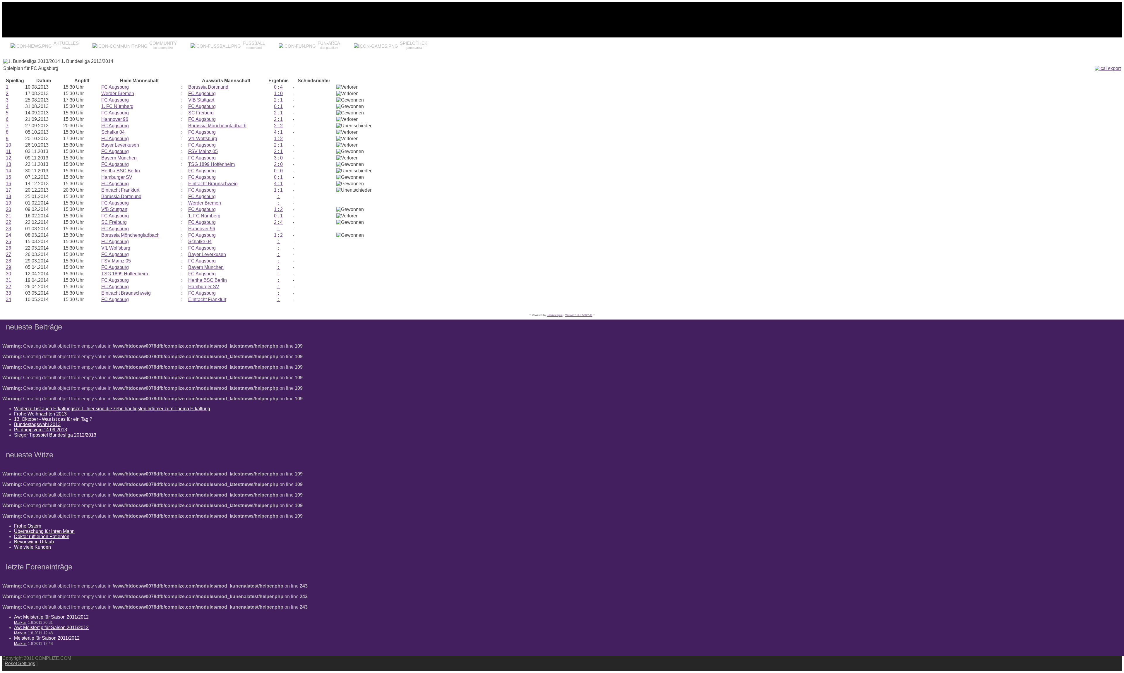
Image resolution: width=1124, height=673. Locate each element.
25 (8, 241)
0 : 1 (278, 106)
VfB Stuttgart (201, 99)
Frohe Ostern (27, 525)
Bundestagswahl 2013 (37, 424)
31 (8, 280)
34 (8, 299)
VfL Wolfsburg (202, 138)
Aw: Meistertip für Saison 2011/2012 (51, 616)
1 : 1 (278, 190)
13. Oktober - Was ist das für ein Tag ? (53, 419)
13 (8, 164)
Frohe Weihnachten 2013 (40, 413)
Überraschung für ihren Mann (44, 531)
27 (8, 254)
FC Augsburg (115, 87)
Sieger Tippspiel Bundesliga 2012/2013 (55, 434)
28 (8, 260)
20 (8, 209)
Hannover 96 (114, 119)
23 (8, 228)
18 (8, 196)
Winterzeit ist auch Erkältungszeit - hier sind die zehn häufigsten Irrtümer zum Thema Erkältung (112, 408)
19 (8, 202)
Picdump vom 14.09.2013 (40, 429)
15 (8, 177)
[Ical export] (1108, 68)
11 (8, 151)
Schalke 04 (113, 132)
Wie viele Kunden (32, 547)
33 (8, 293)
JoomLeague (555, 315)
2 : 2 (278, 125)
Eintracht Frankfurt (120, 190)
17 (8, 190)
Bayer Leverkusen (120, 145)
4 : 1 (278, 132)
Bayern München (119, 157)
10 (8, 145)
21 (8, 215)
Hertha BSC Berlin (120, 170)
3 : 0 (278, 157)
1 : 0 (278, 93)
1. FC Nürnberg (117, 106)
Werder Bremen (117, 93)
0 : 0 (278, 170)
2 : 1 (278, 99)
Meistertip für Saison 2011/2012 (47, 638)
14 (8, 170)
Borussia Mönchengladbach (217, 125)
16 (8, 183)
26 (8, 247)
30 (8, 273)
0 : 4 (278, 87)
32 (8, 286)
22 (8, 222)
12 (8, 157)
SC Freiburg (201, 112)
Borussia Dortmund (208, 87)
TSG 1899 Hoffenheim (211, 164)
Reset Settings (20, 663)
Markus (20, 622)
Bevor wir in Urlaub (34, 541)
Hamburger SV (116, 177)
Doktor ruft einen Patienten (41, 536)
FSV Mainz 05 (203, 151)
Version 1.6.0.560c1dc (578, 315)
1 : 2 (278, 138)
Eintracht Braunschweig (213, 183)
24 (8, 235)
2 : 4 (278, 222)
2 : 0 (278, 164)
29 (8, 267)
